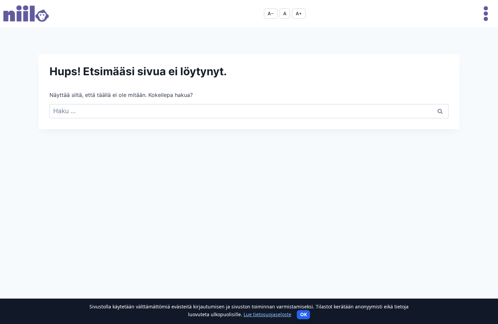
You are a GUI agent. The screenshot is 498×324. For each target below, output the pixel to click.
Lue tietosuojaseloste (267, 314)
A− (271, 13)
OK (303, 314)
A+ (299, 13)
